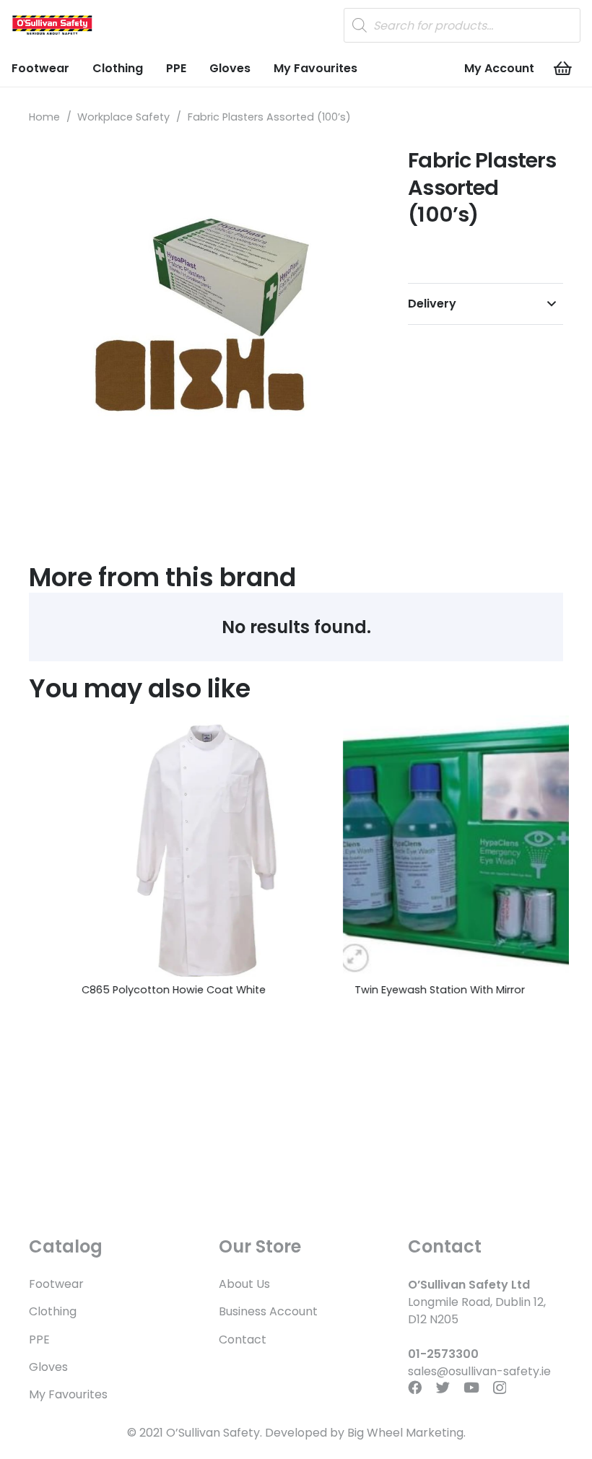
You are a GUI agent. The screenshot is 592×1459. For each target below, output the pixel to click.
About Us (244, 1284)
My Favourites (68, 1394)
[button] (350, 170)
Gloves (48, 1367)
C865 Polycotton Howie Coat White (132, 990)
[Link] (52, 25)
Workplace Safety (123, 117)
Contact (242, 1339)
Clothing (53, 1311)
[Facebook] (415, 1387)
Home (44, 117)
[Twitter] (443, 1387)
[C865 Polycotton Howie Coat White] (159, 846)
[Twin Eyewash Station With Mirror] (432, 846)
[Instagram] (499, 1387)
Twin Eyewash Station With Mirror (398, 990)
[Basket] (563, 69)
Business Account (268, 1311)
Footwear (56, 1284)
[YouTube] (471, 1387)
